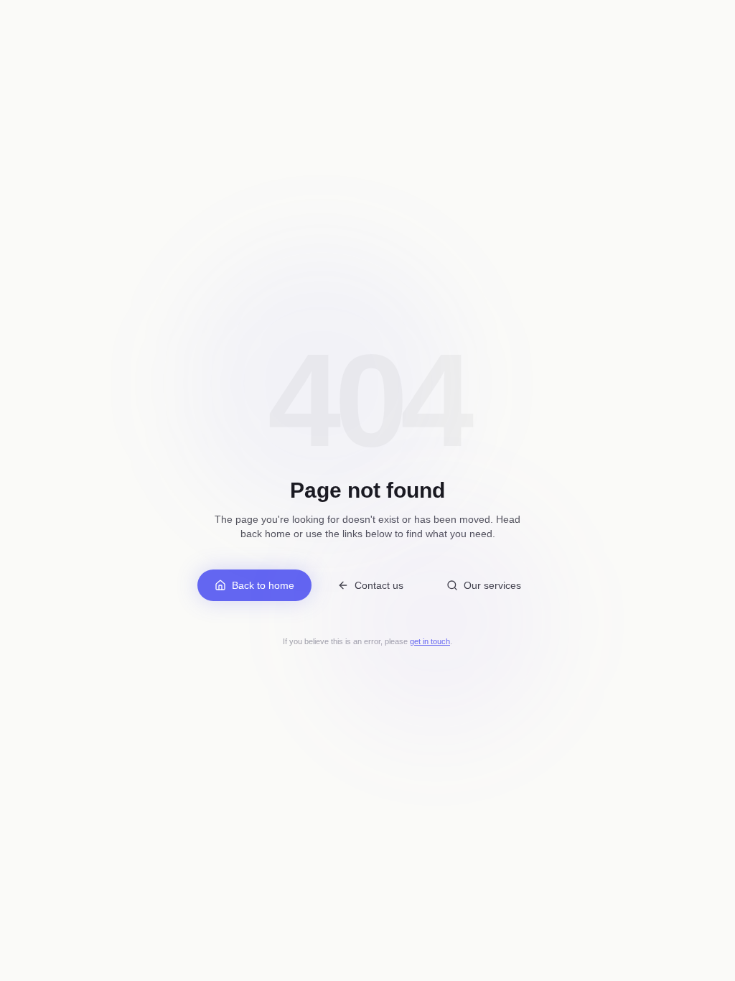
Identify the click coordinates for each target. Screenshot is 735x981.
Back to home (263, 585)
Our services (492, 585)
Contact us (379, 585)
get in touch (430, 641)
